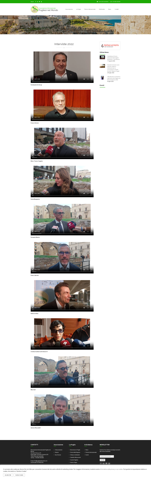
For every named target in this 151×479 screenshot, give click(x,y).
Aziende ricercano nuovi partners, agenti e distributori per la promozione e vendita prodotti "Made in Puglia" (113, 68)
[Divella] (110, 45)
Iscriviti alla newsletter (103, 1)
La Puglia (78, 9)
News (109, 9)
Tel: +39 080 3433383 (115, 1)
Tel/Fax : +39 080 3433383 (37, 457)
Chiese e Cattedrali (75, 455)
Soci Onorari (58, 455)
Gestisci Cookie (19, 475)
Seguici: (32, 1)
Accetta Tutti (8, 475)
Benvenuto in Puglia (75, 449)
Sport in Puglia (73, 465)
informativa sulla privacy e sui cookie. (111, 469)
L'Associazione (58, 449)
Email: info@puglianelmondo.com (39, 460)
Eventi (87, 455)
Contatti (117, 9)
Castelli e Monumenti (75, 457)
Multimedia (102, 9)
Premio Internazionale (89, 9)
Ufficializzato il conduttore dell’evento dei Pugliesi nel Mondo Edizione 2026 (113, 78)
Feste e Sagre (73, 462)
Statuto (57, 452)
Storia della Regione (75, 452)
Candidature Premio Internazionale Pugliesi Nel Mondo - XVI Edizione (113, 58)
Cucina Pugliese (74, 460)
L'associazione (69, 9)
